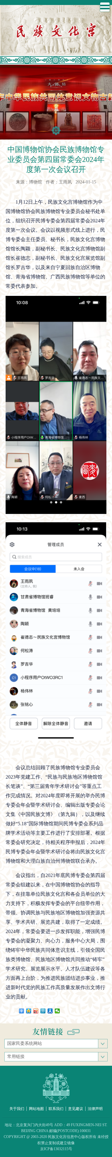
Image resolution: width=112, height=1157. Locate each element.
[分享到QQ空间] (28, 1010)
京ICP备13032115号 (56, 1149)
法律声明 (95, 1109)
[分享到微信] (57, 1010)
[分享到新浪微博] (36, 1010)
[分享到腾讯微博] (43, 1010)
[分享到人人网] (50, 1010)
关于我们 (16, 1109)
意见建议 (75, 1109)
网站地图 (36, 1109)
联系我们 (56, 1109)
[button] (56, 130)
